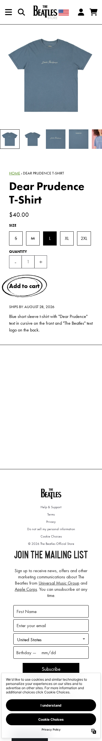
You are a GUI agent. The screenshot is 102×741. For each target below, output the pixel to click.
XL (67, 238)
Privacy (51, 521)
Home (14, 173)
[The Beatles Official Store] (51, 12)
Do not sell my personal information (51, 529)
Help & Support (51, 507)
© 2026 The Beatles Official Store (51, 543)
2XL (84, 238)
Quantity (18, 251)
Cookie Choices (51, 536)
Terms (51, 514)
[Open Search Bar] (21, 12)
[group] (10, 139)
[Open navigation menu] (8, 12)
